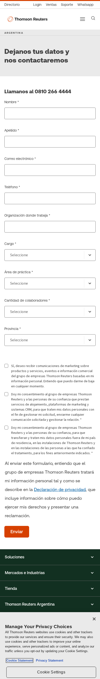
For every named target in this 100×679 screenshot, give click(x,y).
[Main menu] (82, 19)
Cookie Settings (51, 672)
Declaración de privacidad (60, 489)
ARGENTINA (13, 32)
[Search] (93, 18)
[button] (50, 557)
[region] (50, 645)
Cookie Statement (19, 660)
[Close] (94, 619)
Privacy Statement (48, 660)
